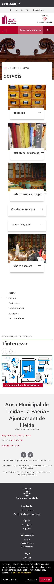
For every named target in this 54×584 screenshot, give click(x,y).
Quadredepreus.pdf (23, 209)
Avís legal (27, 558)
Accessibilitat (27, 525)
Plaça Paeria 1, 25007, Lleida (16, 435)
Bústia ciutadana (27, 510)
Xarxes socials (27, 547)
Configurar (9, 579)
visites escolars (23, 265)
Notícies (27, 539)
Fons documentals (16, 308)
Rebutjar (32, 579)
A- (22, 10)
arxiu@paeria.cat (10, 445)
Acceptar (45, 579)
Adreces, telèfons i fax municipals (27, 514)
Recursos (14, 68)
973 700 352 (17, 440)
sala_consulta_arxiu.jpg (27, 194)
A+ (11, 10)
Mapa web (27, 528)
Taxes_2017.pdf (20, 224)
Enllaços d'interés (16, 318)
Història (11, 292)
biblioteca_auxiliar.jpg (27, 152)
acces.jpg (19, 112)
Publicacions (14, 303)
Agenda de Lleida (27, 543)
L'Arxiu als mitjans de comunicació (22, 385)
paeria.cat (9, 4)
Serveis (12, 298)
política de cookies (22, 572)
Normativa (13, 313)
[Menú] (19, 3)
